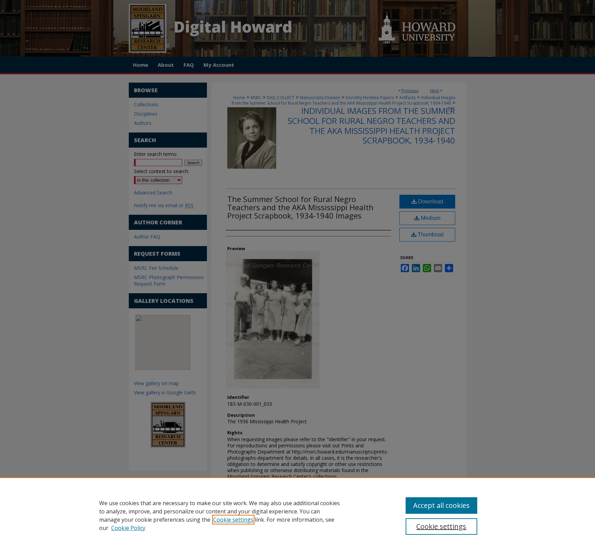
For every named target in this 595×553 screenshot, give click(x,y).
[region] (297, 515)
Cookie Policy (128, 528)
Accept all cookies (441, 505)
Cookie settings (233, 519)
